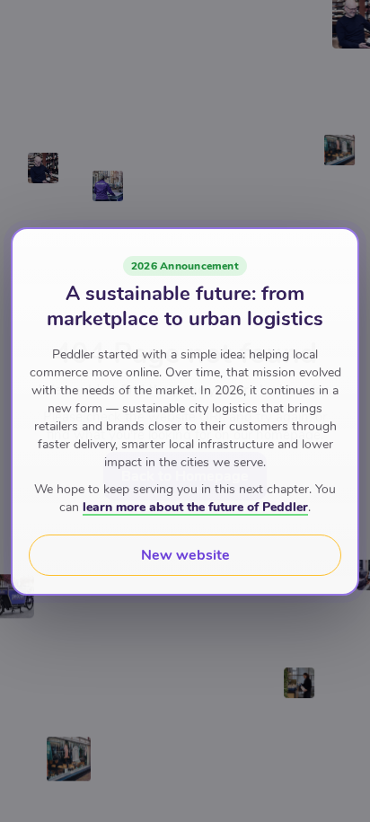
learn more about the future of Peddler (195, 507)
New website (185, 555)
